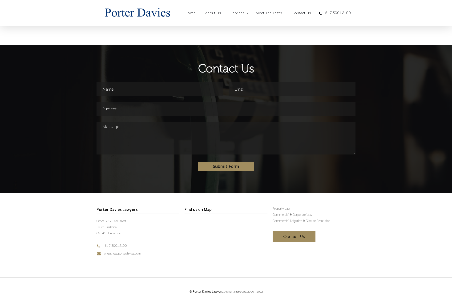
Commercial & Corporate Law (292, 214)
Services (237, 13)
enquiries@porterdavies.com (122, 253)
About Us (213, 13)
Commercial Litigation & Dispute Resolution (302, 221)
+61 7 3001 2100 (114, 245)
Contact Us (301, 13)
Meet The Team (269, 13)
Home (190, 13)
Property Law (282, 208)
